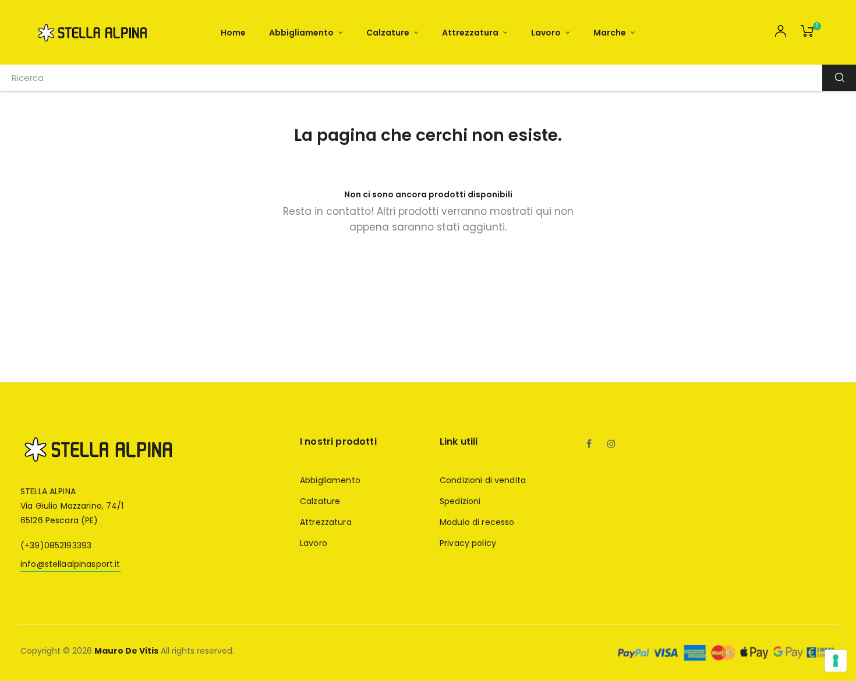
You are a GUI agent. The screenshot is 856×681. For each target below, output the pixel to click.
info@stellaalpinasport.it (70, 564)
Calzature (320, 501)
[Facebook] (589, 444)
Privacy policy (468, 543)
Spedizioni (460, 501)
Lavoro (313, 543)
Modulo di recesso (477, 522)
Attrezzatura (326, 522)
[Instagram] (611, 444)
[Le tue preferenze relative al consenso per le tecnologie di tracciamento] (836, 661)
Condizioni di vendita (483, 480)
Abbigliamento (330, 480)
